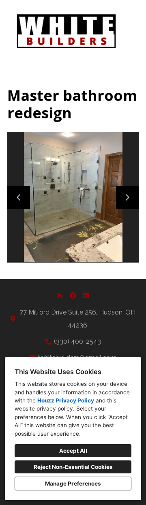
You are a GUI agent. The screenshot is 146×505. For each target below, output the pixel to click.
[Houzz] (60, 295)
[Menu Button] (133, 14)
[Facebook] (73, 295)
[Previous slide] (18, 197)
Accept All (73, 450)
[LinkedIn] (86, 295)
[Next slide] (127, 197)
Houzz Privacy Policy (65, 400)
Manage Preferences (73, 483)
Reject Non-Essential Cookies (73, 467)
